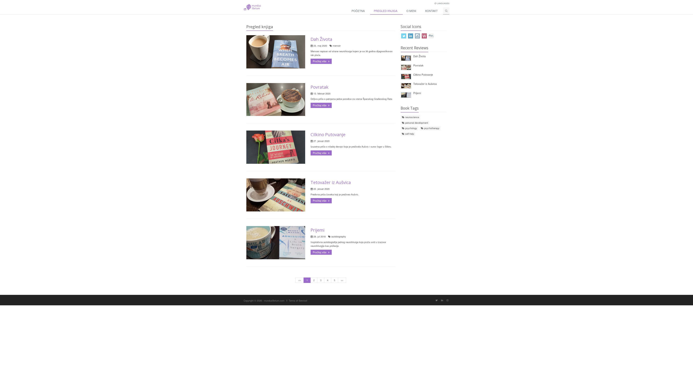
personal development (416, 122)
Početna (358, 11)
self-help (409, 133)
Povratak (319, 87)
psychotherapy (431, 128)
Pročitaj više (320, 61)
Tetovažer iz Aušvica (331, 182)
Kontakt (431, 11)
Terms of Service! (298, 300)
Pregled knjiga (385, 11)
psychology (410, 128)
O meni (411, 11)
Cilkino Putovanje (328, 134)
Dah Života (321, 39)
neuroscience (411, 117)
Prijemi (317, 230)
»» (342, 280)
